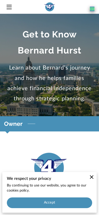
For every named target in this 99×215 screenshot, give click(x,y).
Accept (49, 202)
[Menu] (9, 7)
